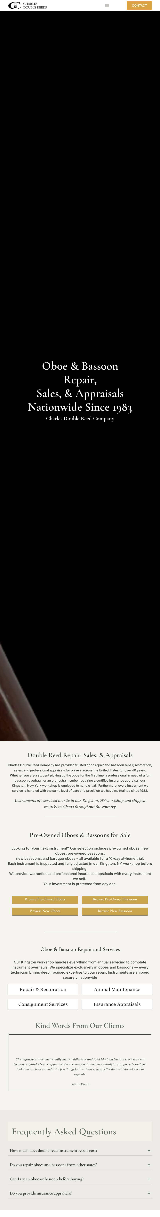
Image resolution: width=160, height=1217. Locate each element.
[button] (107, 5)
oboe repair (95, 765)
